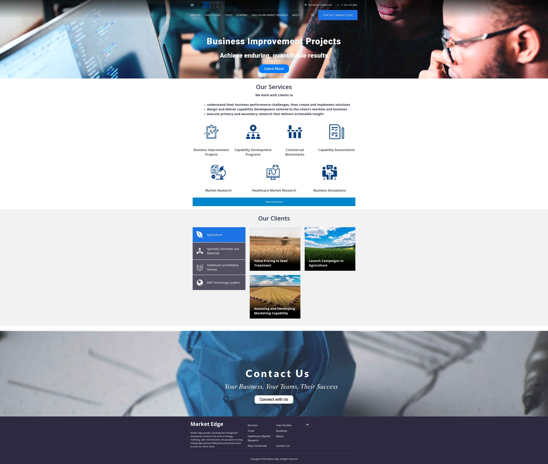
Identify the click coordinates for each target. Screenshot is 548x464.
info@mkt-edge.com (320, 5)
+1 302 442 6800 (349, 5)
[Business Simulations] (329, 172)
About (296, 15)
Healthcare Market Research (270, 15)
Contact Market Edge (338, 15)
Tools (228, 15)
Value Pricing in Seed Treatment (270, 262)
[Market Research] (218, 172)
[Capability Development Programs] (253, 131)
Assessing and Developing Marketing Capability (274, 310)
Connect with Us (274, 399)
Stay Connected (257, 445)
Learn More (274, 69)
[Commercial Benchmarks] (295, 131)
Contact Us (278, 373)
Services (196, 15)
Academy (242, 15)
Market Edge (207, 423)
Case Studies (212, 15)
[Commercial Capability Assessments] (336, 131)
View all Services (274, 201)
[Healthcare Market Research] (274, 172)
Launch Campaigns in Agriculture (326, 262)
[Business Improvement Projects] (211, 131)
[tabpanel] (302, 275)
